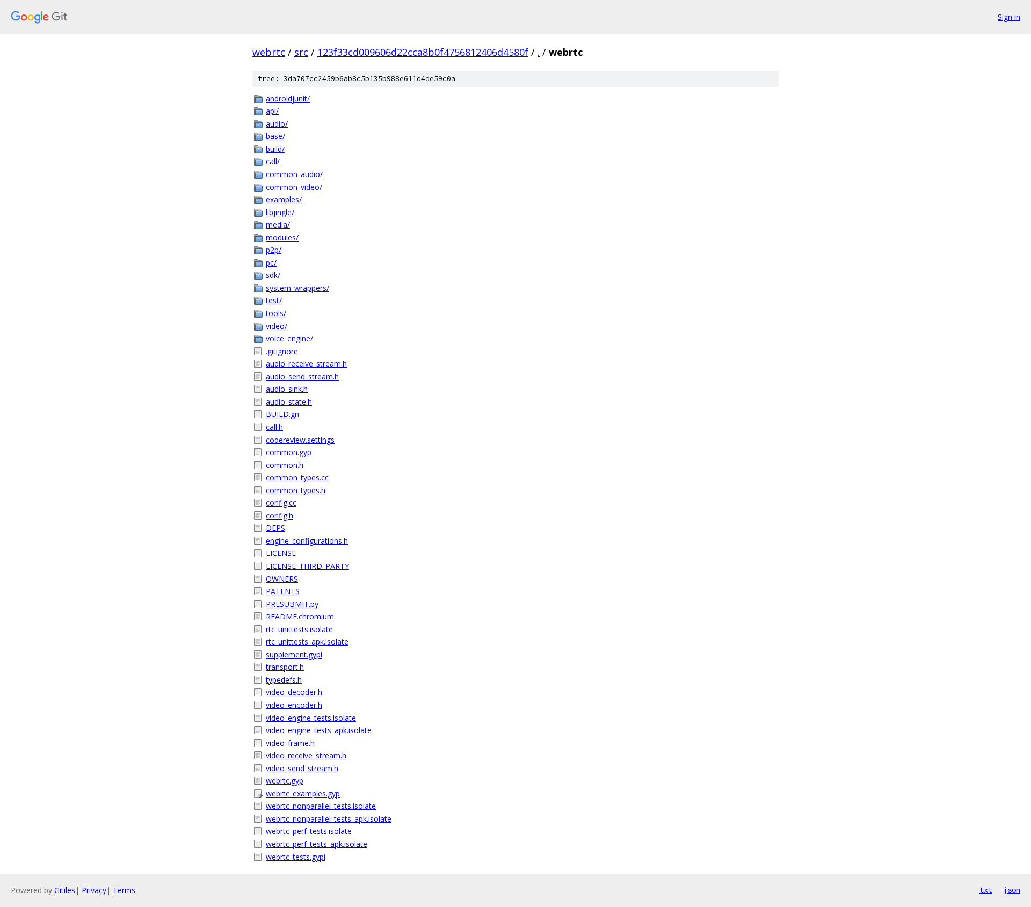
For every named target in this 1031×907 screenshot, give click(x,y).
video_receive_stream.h (306, 755)
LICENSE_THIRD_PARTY (307, 566)
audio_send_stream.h (302, 376)
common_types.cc (297, 477)
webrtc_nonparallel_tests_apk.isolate (328, 819)
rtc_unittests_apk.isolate (307, 642)
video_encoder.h (294, 705)
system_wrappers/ (297, 288)
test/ (274, 300)
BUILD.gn (282, 414)
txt (985, 890)
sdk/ (273, 275)
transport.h (285, 667)
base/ (275, 136)
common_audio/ (294, 174)
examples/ (284, 199)
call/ (273, 161)
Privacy (94, 890)
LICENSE (281, 553)
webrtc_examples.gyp (303, 793)
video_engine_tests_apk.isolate (319, 730)
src (301, 52)
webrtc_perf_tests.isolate (309, 831)
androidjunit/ (288, 98)
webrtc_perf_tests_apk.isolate (316, 844)
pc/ (271, 263)
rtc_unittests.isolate (299, 629)
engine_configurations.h (307, 541)
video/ (276, 326)
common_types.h (295, 490)
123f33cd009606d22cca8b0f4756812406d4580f (422, 52)
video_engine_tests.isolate (311, 718)
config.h (279, 515)
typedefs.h (284, 680)
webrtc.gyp (284, 781)
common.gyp (288, 452)
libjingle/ (280, 212)
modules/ (282, 237)
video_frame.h (290, 743)
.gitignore (282, 351)
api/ (272, 111)
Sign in (1009, 17)
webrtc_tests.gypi (295, 857)
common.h (284, 465)
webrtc (268, 52)
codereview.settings (300, 440)
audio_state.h (289, 402)
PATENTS (283, 591)
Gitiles (64, 890)
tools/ (276, 313)
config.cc (281, 503)
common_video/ (294, 187)
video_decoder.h (294, 692)
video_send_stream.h (302, 768)
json (1011, 890)
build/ (275, 149)
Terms (124, 890)
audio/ (277, 124)
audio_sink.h (287, 389)
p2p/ (273, 250)
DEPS (275, 528)
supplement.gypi (294, 654)
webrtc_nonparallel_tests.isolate (321, 806)
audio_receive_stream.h (306, 364)
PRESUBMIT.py (292, 604)
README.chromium (300, 616)
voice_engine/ (289, 338)
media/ (278, 225)
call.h (274, 427)
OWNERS (282, 579)
